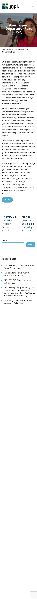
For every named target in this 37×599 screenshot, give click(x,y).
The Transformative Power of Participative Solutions (16, 274)
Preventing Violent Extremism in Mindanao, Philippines (18, 301)
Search (4, 240)
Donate (7, 200)
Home (3, 49)
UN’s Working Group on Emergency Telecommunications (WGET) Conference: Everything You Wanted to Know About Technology (19, 291)
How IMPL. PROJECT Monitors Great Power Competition (19, 266)
